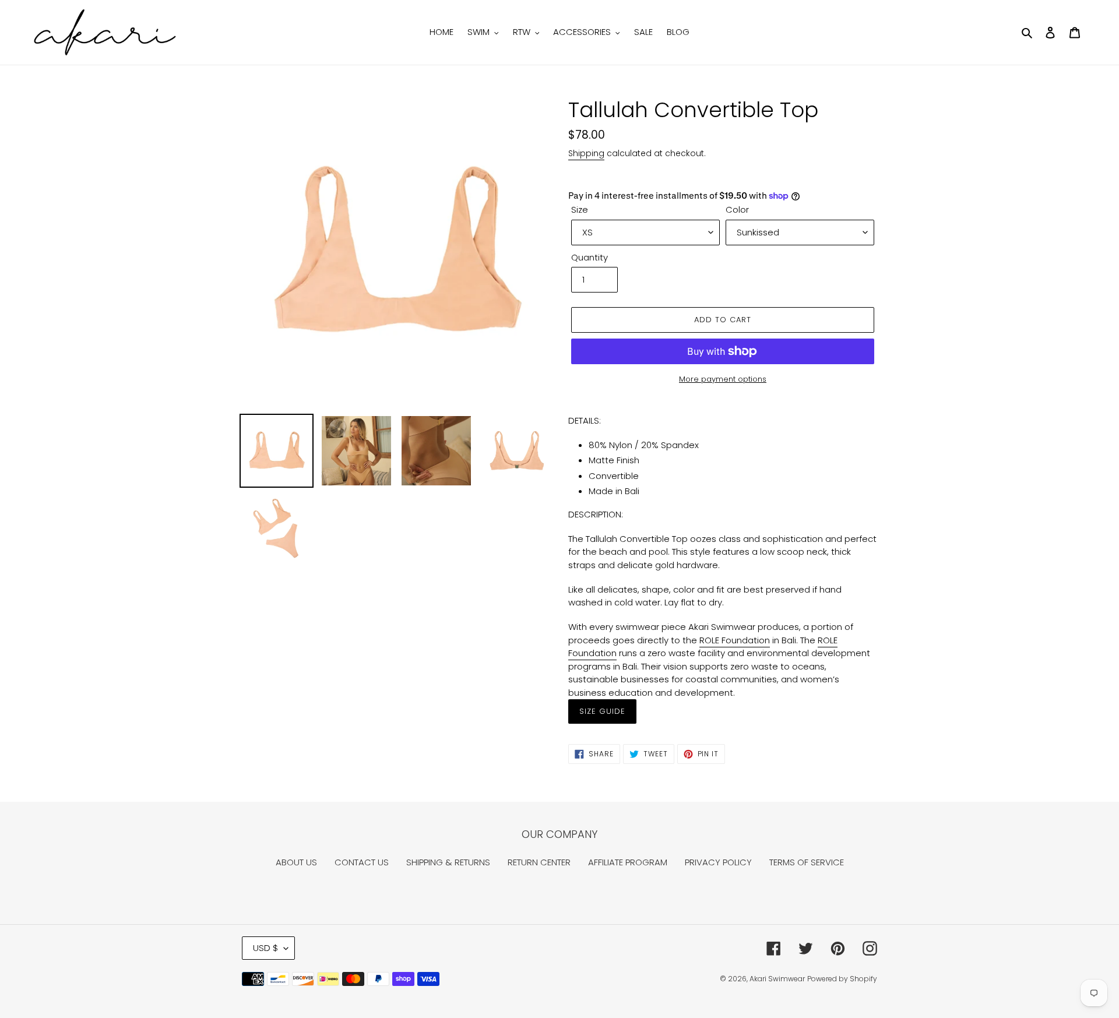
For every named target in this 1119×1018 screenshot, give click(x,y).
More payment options (722, 379)
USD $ (265, 948)
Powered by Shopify (842, 979)
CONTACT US (362, 862)
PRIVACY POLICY (718, 862)
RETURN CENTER (539, 862)
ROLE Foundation (734, 640)
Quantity (589, 257)
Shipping (586, 153)
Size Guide (602, 711)
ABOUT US (296, 862)
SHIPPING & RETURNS (448, 862)
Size (579, 209)
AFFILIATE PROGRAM (627, 862)
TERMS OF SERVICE (806, 862)
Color (737, 209)
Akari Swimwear (777, 979)
